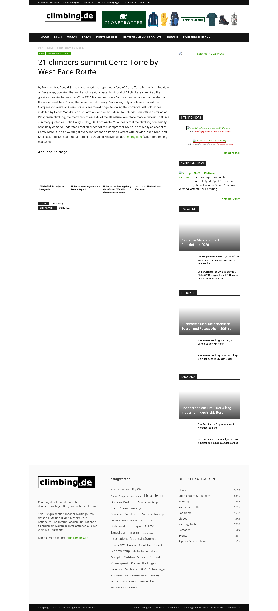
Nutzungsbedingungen (109, 2)
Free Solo (134, 532)
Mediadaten (88, 2)
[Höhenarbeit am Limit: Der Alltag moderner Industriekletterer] (209, 401)
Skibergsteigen (157, 569)
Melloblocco (140, 551)
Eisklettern (147, 520)
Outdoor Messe (135, 557)
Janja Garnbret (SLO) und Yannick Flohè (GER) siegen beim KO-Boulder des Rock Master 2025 (218, 275)
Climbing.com (132, 137)
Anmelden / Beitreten (48, 2)
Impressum (144, 2)
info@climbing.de (77, 538)
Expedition (118, 532)
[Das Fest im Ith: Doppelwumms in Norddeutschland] (186, 428)
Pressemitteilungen (143, 563)
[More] (131, 224)
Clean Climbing (130, 508)
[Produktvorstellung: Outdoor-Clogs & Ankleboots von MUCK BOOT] (186, 359)
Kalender (131, 545)
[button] (235, 38)
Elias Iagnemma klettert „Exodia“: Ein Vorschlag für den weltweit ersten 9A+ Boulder (218, 260)
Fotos (86, 37)
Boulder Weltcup (123, 502)
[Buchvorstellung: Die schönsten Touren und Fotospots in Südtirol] (209, 318)
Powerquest (119, 563)
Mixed (154, 551)
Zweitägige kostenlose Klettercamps (213, 131)
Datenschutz (130, 2)
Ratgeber (116, 569)
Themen (172, 37)
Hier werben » (230, 152)
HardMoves (147, 532)
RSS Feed (159, 607)
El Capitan (137, 526)
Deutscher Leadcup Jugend (124, 520)
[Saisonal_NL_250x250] (209, 82)
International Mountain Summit (133, 539)
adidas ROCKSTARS (120, 489)
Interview (118, 545)
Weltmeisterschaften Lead (124, 587)
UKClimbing (57, 203)
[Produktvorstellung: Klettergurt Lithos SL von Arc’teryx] (186, 344)
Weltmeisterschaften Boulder (138, 581)
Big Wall (137, 489)
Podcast (154, 557)
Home (45, 37)
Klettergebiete (107, 37)
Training (154, 575)
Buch (114, 508)
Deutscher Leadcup (153, 514)
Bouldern (153, 495)
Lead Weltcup (120, 551)
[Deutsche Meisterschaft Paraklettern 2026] (209, 234)
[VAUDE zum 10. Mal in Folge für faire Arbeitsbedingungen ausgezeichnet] (186, 443)
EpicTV (149, 526)
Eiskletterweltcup (120, 526)
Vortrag (115, 581)
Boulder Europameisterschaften (126, 496)
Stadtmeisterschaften (136, 575)
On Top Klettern (204, 173)
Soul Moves (116, 575)
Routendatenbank (196, 37)
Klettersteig (159, 545)
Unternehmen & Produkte (142, 37)
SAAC (143, 569)
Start (40, 47)
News (58, 37)
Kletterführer (145, 545)
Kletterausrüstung (224, 144)
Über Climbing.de (70, 2)
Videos (72, 37)
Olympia (116, 557)
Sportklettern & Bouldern (58, 53)
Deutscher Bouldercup (125, 514)
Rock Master (131, 569)
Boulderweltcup (148, 502)
